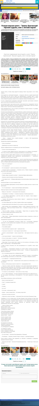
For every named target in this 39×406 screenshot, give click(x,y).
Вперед (28, 69)
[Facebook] (23, 43)
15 (23, 69)
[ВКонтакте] (22, 43)
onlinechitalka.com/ (7, 2)
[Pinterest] (31, 43)
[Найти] (37, 5)
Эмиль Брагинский (25, 36)
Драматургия (32, 38)
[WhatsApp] (28, 43)
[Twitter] (32, 43)
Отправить (34, 381)
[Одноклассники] (25, 43)
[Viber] (26, 43)
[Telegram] (29, 43)
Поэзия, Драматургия (25, 38)
